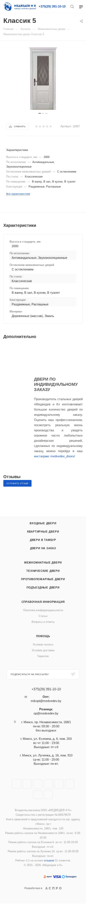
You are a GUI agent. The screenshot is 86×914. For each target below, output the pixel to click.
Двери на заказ (43, 548)
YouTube (58, 784)
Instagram (37, 784)
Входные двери (43, 523)
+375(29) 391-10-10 (52, 6)
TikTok (48, 794)
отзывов (49, 860)
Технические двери (43, 570)
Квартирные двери (43, 531)
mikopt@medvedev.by (46, 701)
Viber (37, 794)
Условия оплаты (43, 644)
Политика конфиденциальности (43, 610)
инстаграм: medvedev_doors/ (54, 456)
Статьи (43, 616)
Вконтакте (16, 784)
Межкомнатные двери (43, 562)
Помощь (43, 636)
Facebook (27, 784)
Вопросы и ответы (43, 621)
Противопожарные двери (43, 579)
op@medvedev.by (46, 713)
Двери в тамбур (43, 539)
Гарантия (43, 656)
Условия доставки (43, 650)
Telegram (48, 784)
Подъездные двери (43, 587)
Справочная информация (43, 601)
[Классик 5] (43, 78)
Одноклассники (69, 784)
